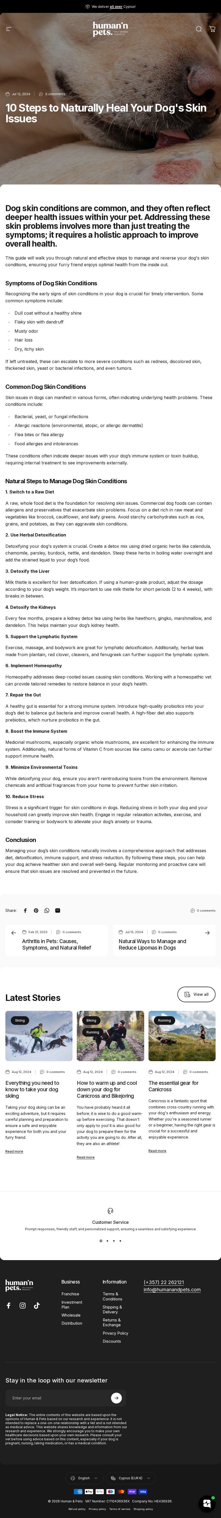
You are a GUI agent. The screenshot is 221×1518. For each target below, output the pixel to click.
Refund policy (76, 1509)
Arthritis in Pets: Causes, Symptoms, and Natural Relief (56, 944)
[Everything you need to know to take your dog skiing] (38, 1036)
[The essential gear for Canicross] (182, 1036)
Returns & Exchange (112, 1322)
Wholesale (71, 1315)
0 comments (55, 94)
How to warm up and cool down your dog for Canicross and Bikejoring (107, 1089)
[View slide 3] (113, 1241)
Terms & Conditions (112, 1296)
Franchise (70, 1294)
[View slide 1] (101, 1241)
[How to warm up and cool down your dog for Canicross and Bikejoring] (110, 1036)
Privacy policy (97, 1509)
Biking (91, 1020)
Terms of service (119, 1509)
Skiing (20, 1020)
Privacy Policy (115, 1333)
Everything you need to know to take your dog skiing (32, 1089)
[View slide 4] (120, 1241)
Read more (14, 1151)
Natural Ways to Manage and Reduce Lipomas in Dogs (152, 944)
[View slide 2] (107, 1241)
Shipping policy (143, 1509)
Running (93, 1032)
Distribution (71, 1323)
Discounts (112, 1341)
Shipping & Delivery (112, 1309)
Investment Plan (71, 1305)
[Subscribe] (116, 1398)
